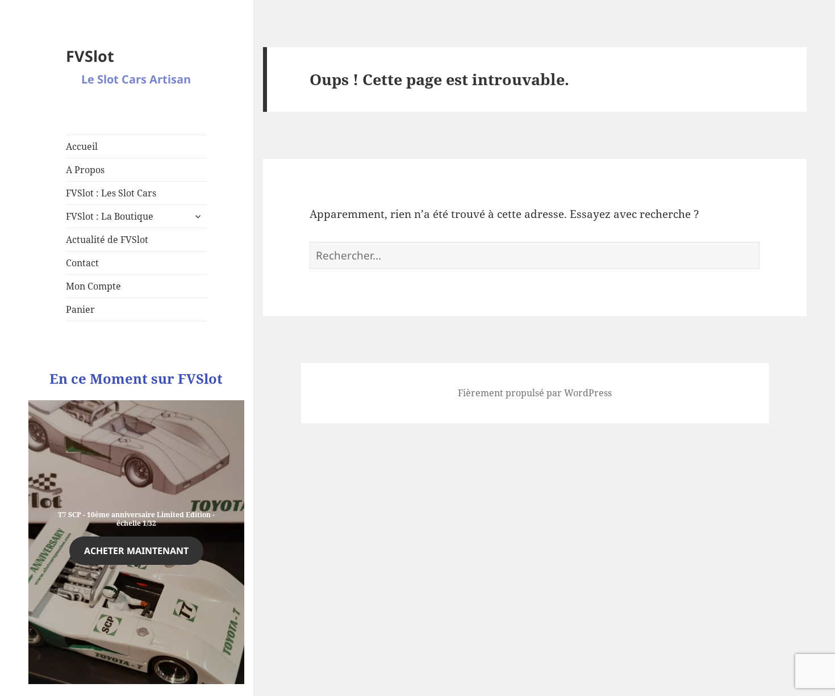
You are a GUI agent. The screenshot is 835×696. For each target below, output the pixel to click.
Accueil (82, 146)
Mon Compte (93, 286)
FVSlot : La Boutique (109, 216)
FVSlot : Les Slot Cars (111, 193)
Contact (82, 263)
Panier (80, 309)
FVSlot (90, 55)
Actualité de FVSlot (107, 239)
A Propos (85, 169)
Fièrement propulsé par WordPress (535, 393)
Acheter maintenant (136, 550)
